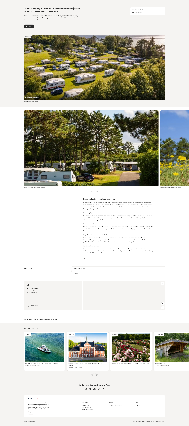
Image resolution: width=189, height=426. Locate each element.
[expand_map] (162, 283)
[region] (124, 295)
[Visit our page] (90, 389)
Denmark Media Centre (115, 405)
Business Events (86, 407)
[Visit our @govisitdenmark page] (99, 389)
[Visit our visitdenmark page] (94, 389)
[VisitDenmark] (33, 399)
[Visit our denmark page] (86, 389)
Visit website (138, 9)
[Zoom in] (163, 303)
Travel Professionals (87, 409)
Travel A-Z (138, 405)
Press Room (85, 405)
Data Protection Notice (139, 421)
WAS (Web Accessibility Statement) (155, 421)
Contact (138, 407)
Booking (28, 26)
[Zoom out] (163, 307)
